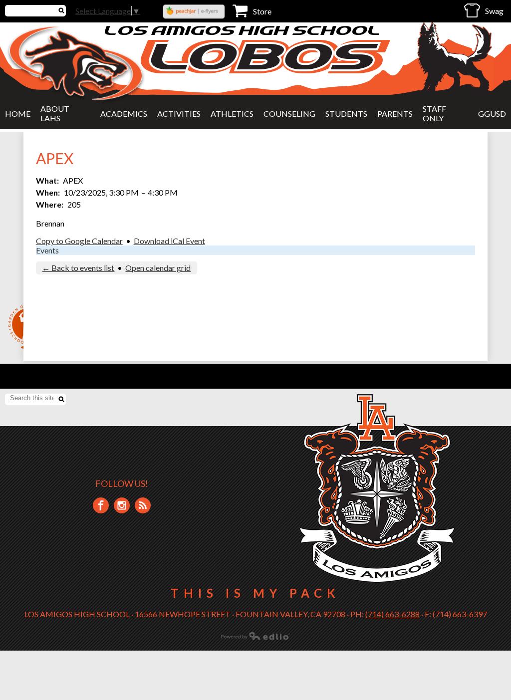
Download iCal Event (169, 240)
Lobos (265, 56)
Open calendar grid (158, 267)
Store (262, 11)
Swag (494, 10)
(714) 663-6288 (392, 614)
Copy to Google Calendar (79, 240)
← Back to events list (78, 267)
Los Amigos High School (243, 30)
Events (47, 250)
